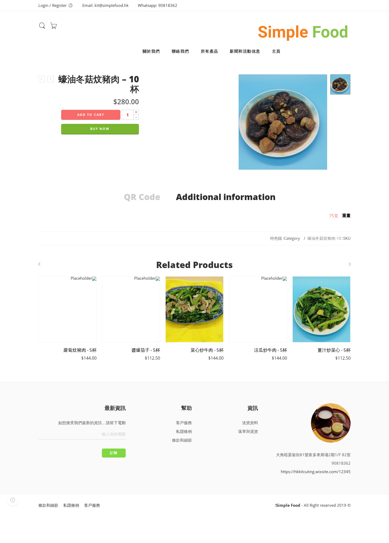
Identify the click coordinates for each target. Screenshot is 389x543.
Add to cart (90, 114)
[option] (340, 84)
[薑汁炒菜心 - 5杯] (321, 309)
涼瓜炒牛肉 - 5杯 (270, 350)
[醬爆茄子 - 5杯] (131, 309)
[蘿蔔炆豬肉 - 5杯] (67, 309)
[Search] (42, 28)
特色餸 (276, 238)
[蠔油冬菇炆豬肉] (340, 84)
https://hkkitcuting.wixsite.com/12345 (316, 471)
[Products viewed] (13, 500)
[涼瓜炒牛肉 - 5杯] (258, 309)
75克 (333, 216)
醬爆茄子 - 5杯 (146, 350)
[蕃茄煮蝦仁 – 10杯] (41, 79)
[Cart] (53, 27)
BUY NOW (100, 128)
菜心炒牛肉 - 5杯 (207, 350)
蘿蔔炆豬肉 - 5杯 (80, 350)
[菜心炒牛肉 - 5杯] (194, 309)
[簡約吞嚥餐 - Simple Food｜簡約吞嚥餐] (303, 31)
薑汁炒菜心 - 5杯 (334, 350)
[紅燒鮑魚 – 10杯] (50, 79)
